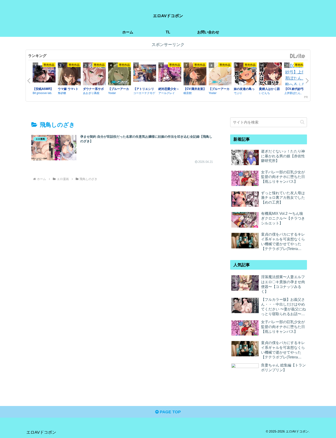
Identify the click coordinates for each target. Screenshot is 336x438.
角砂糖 (62, 93)
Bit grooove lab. (42, 93)
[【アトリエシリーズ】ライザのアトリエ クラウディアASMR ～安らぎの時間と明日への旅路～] (144, 73)
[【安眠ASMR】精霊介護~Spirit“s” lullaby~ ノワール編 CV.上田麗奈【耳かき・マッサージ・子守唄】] (44, 74)
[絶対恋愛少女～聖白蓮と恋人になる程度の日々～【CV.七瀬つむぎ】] (169, 73)
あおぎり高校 (91, 93)
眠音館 (188, 93)
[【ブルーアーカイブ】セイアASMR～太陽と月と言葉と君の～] (220, 74)
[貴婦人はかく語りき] (270, 74)
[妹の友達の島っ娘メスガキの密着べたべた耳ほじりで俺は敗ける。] (245, 74)
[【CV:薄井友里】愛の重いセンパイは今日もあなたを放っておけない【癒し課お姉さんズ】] (195, 74)
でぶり (238, 93)
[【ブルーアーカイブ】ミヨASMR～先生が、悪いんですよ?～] (119, 74)
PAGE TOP (170, 412)
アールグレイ (166, 93)
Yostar (112, 93)
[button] (302, 122)
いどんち (264, 93)
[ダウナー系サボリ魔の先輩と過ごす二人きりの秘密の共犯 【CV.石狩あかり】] (94, 74)
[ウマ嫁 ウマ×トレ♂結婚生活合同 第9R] (69, 74)
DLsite (298, 56)
